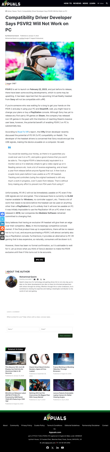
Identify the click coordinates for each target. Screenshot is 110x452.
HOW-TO (68, 3)
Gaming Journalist (25, 279)
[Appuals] (11, 3)
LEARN (92, 3)
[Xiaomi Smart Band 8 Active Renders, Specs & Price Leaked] (39, 359)
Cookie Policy (39, 425)
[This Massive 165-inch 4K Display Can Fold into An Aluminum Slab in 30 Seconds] (15, 359)
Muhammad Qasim (12, 36)
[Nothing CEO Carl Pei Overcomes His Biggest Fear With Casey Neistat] (39, 385)
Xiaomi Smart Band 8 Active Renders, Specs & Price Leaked (39, 369)
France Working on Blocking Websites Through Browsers (63, 369)
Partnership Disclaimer (91, 425)
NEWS (85, 3)
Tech (19, 11)
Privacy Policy (26, 425)
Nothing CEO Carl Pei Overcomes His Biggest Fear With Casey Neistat (39, 395)
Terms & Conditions (54, 425)
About (5, 425)
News (14, 11)
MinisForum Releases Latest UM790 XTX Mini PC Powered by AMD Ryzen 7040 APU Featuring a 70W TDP (15, 397)
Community (14, 425)
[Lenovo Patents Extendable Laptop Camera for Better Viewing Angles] (63, 385)
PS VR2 (40, 260)
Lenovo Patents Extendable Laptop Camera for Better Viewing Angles (63, 395)
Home (9, 11)
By (6, 36)
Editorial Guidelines (72, 425)
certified (21, 38)
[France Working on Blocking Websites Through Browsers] (63, 359)
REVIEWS (77, 3)
